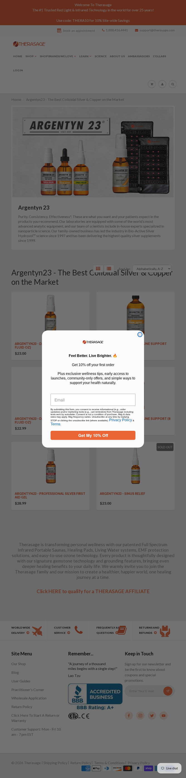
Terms (55, 424)
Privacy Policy (120, 420)
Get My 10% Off (93, 435)
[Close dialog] (140, 334)
